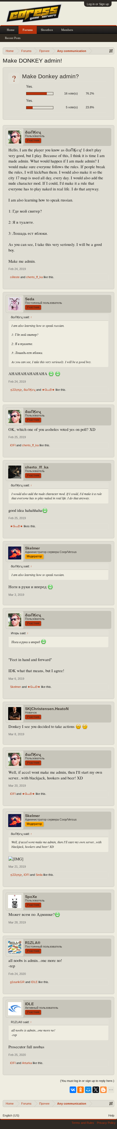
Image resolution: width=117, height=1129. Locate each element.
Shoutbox (47, 29)
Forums (28, 29)
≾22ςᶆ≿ (16, 389)
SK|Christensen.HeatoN (47, 709)
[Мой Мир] (88, 1089)
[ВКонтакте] (73, 1089)
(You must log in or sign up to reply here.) (87, 1080)
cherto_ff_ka (34, 277)
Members (67, 29)
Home (10, 29)
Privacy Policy (106, 1122)
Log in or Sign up (98, 4)
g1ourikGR (17, 982)
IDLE (34, 982)
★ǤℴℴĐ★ (48, 389)
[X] (96, 1089)
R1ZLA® (32, 943)
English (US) (11, 1115)
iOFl (13, 445)
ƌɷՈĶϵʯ (33, 132)
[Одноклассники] (80, 1089)
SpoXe (31, 896)
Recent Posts (12, 38)
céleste (15, 277)
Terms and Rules (83, 1122)
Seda (29, 299)
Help (111, 1115)
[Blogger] (103, 1089)
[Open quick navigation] (111, 51)
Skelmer (32, 548)
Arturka (27, 1063)
